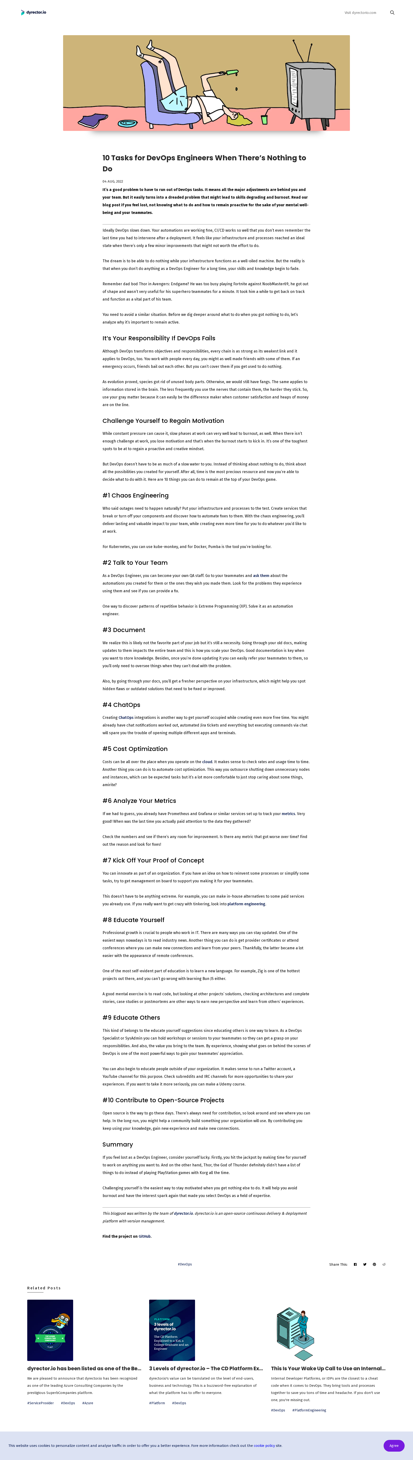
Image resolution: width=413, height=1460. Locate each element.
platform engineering (246, 904)
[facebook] (355, 1264)
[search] (391, 13)
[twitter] (365, 1264)
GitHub (145, 1236)
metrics (288, 813)
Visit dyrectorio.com (360, 13)
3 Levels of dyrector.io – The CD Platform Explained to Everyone (206, 1368)
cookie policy (264, 1445)
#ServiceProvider (40, 1403)
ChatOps (126, 717)
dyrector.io (183, 1213)
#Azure (87, 1403)
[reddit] (384, 1264)
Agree (394, 1446)
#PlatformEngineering (309, 1410)
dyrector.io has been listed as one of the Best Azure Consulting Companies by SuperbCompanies (84, 1368)
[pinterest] (374, 1264)
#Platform (157, 1403)
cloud (207, 762)
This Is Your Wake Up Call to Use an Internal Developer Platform (328, 1368)
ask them (261, 575)
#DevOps (185, 1264)
